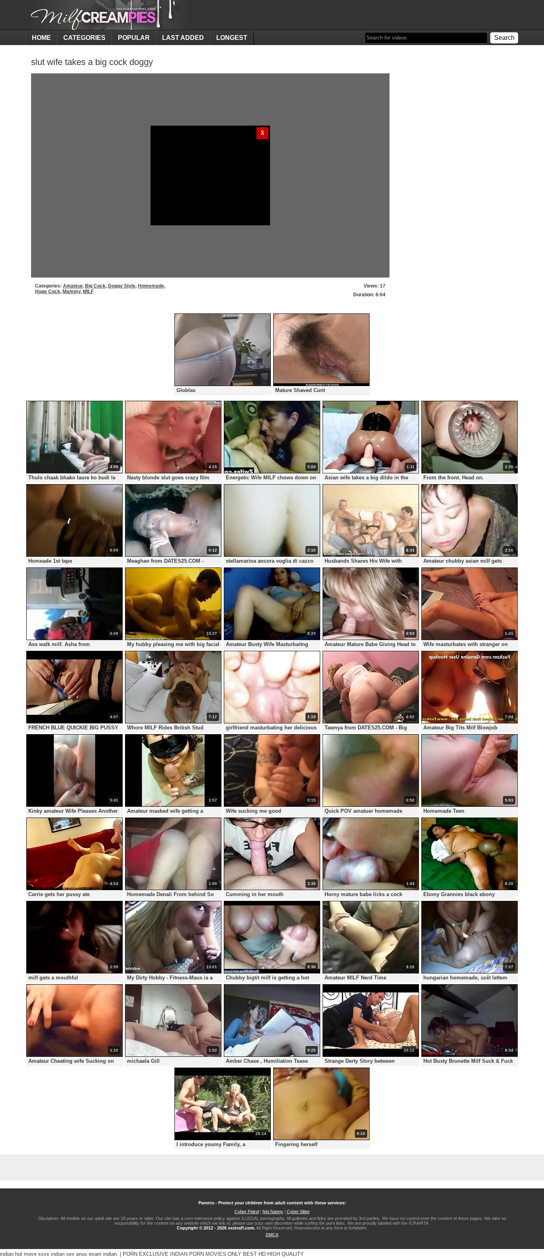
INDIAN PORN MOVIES (198, 1254)
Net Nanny (272, 1211)
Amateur (72, 286)
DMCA (272, 1234)
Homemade (151, 286)
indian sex (62, 1254)
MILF (88, 291)
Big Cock (95, 286)
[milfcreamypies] (105, 15)
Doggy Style (121, 286)
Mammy (71, 291)
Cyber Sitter (298, 1211)
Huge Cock (47, 291)
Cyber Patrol (247, 1211)
